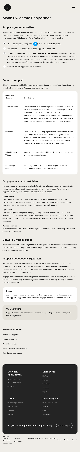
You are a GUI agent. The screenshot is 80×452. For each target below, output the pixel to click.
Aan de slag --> (64, 425)
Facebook (67, 440)
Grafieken (9, 132)
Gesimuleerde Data (9, 344)
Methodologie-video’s (15, 403)
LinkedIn (75, 440)
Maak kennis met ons (49, 403)
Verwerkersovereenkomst (35, 438)
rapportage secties (55, 32)
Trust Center (46, 414)
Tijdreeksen (7, 210)
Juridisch (45, 388)
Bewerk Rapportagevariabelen (14, 348)
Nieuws (45, 411)
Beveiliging (46, 384)
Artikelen (11, 414)
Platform (45, 376)
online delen (58, 38)
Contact (45, 407)
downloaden (7, 38)
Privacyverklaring (50, 438)
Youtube (59, 440)
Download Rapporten (10, 335)
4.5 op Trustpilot (16, 379)
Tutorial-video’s (13, 407)
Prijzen (44, 392)
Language (11, 386)
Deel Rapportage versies (12, 353)
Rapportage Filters (9, 339)
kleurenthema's (8, 35)
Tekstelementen (11, 107)
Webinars (11, 411)
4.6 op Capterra (15, 383)
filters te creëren (40, 32)
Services (45, 380)
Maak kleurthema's (10, 245)
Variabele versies (9, 226)
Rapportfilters (8, 196)
